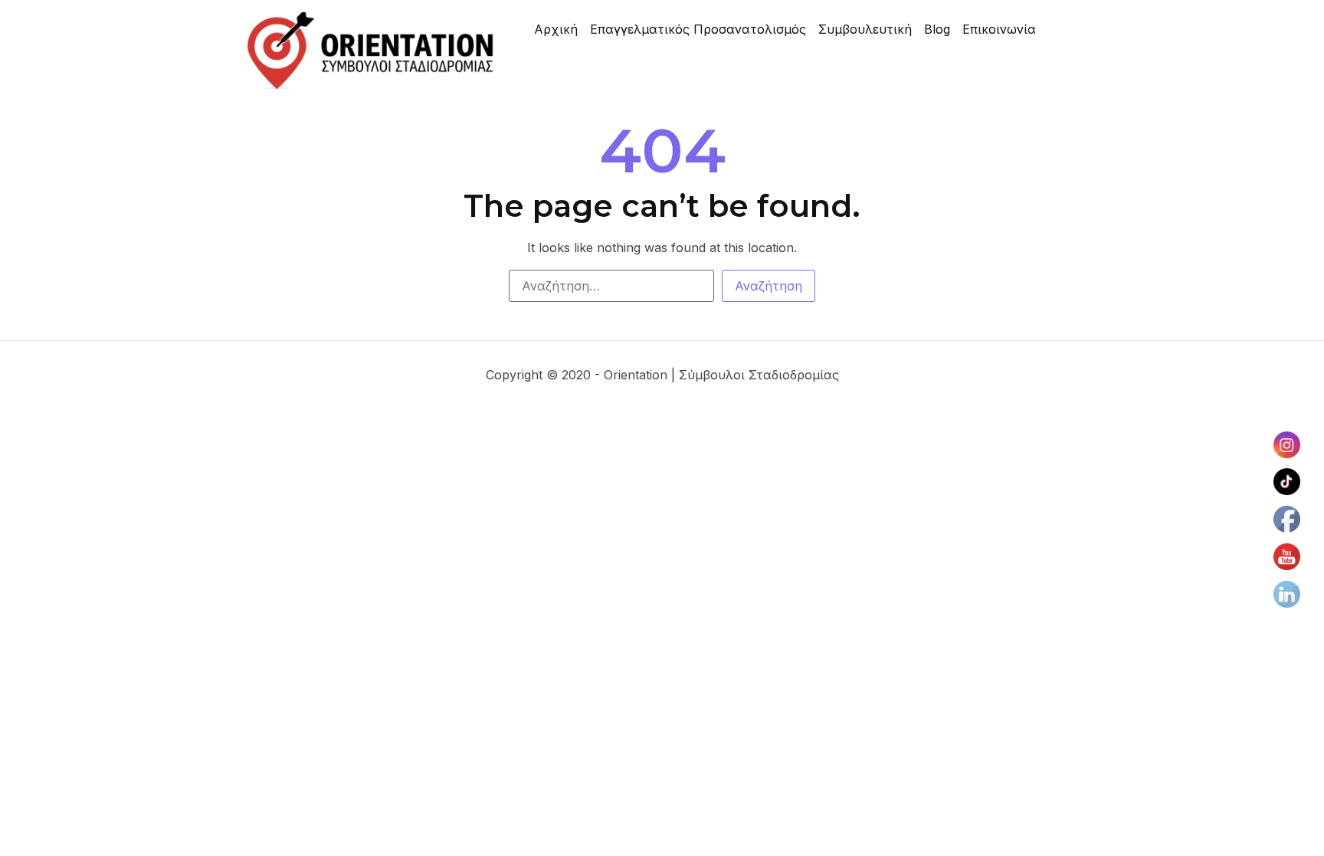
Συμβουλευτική (865, 29)
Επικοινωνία (999, 29)
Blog (937, 29)
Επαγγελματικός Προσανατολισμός (698, 29)
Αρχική (556, 29)
